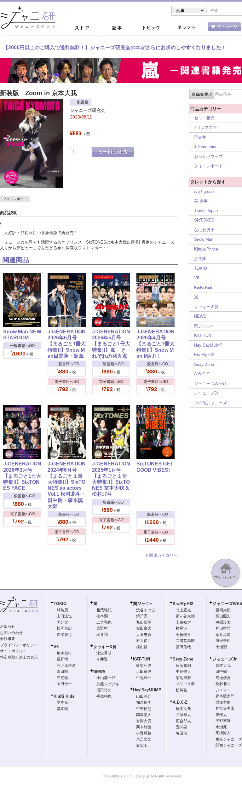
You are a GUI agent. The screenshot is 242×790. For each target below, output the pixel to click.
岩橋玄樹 (223, 702)
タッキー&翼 (105, 646)
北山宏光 (183, 610)
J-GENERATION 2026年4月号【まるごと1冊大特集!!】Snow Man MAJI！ (155, 344)
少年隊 (200, 258)
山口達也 (64, 616)
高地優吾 (223, 678)
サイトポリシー (13, 651)
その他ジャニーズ (210, 403)
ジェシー (223, 690)
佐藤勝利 (183, 665)
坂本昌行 (64, 653)
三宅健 (62, 678)
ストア (82, 28)
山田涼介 (143, 696)
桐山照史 (223, 616)
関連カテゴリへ (163, 555)
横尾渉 (181, 628)
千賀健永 (183, 634)
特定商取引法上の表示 (19, 657)
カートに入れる (113, 151)
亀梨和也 (143, 665)
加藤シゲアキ (107, 684)
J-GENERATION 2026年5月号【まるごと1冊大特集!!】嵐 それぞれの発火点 (111, 344)
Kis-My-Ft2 (204, 354)
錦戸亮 (141, 616)
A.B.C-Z (201, 374)
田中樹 (221, 671)
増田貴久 (104, 690)
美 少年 (201, 201)
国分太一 (64, 622)
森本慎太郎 (225, 696)
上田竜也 (143, 671)
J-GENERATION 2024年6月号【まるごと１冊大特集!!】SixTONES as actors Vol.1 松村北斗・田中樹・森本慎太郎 (67, 485)
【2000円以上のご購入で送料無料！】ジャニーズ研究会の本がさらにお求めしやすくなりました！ (114, 47)
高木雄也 (143, 727)
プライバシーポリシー (19, 645)
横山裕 (141, 647)
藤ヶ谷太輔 (185, 616)
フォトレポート (15, 199)
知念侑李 (143, 702)
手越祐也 (104, 696)
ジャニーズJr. (206, 393)
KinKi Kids (203, 287)
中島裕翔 (143, 708)
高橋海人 (223, 733)
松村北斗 (223, 684)
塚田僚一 (183, 733)
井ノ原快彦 (66, 665)
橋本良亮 (183, 708)
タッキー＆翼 (206, 306)
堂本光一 (64, 702)
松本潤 (102, 616)
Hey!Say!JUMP (208, 345)
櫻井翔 (102, 634)
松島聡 (181, 690)
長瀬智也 (64, 634)
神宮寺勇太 (225, 708)
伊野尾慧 (143, 733)
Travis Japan (206, 210)
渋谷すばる (145, 610)
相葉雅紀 (104, 610)
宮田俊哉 (183, 647)
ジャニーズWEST (210, 383)
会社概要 (7, 639)
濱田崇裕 (223, 640)
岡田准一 (64, 684)
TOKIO (200, 268)
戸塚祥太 (183, 714)
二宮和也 (104, 622)
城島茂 (62, 610)
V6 (196, 277)
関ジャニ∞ (203, 326)
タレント (186, 28)
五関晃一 (183, 727)
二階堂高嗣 (185, 640)
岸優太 (221, 714)
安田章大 (143, 628)
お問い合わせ (11, 633)
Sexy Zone (204, 364)
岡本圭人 (143, 714)
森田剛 (62, 671)
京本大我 (223, 665)
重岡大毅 (223, 610)
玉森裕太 (183, 622)
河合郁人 (183, 721)
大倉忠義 (143, 634)
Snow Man (203, 239)
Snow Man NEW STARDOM (22, 334)
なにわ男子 (204, 230)
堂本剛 (62, 708)
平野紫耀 (223, 720)
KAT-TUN (202, 335)
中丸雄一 (143, 678)
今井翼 (102, 659)
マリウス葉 (185, 684)
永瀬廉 (221, 727)
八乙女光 (143, 739)
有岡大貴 (143, 721)
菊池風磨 (183, 678)
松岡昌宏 (64, 628)
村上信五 (143, 640)
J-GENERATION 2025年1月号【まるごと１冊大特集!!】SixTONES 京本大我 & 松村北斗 (111, 479)
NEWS (200, 316)
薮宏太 (141, 745)
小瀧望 (221, 647)
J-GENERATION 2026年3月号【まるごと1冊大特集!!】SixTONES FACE (22, 476)
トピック (151, 28)
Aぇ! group (204, 191)
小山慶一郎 (105, 678)
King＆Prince (206, 249)
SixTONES (204, 220)
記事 (116, 28)
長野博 (62, 659)
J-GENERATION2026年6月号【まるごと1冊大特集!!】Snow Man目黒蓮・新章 (67, 344)
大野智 (102, 628)
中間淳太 (223, 622)
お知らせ (7, 626)
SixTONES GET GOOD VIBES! (154, 466)
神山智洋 (223, 628)
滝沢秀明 (104, 653)
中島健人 (183, 671)
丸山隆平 (143, 622)
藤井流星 (223, 634)
